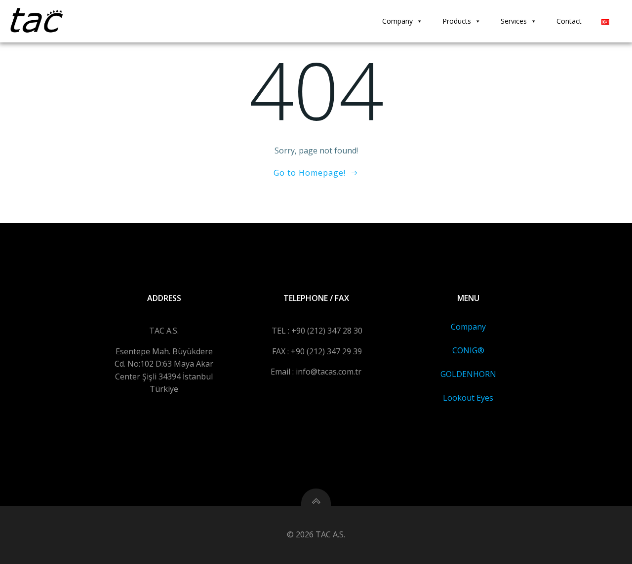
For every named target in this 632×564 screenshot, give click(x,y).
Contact (569, 21)
